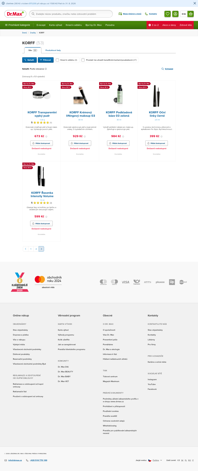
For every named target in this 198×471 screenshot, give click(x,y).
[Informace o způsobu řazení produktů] (46, 69)
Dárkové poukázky (21, 354)
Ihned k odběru (74, 25)
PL (186, 460)
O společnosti (109, 330)
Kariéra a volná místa (157, 362)
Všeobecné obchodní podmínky (27, 349)
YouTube (152, 384)
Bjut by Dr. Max (94, 25)
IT (193, 460)
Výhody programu (66, 335)
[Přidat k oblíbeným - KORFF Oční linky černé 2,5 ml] (172, 84)
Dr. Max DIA (63, 367)
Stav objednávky (20, 330)
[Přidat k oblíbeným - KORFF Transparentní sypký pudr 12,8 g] (57, 84)
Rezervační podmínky (22, 359)
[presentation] (41, 95)
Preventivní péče (110, 339)
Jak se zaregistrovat (67, 344)
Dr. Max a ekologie (111, 349)
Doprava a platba (21, 335)
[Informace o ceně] (46, 136)
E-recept (41, 25)
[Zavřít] (194, 3)
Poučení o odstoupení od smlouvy (28, 396)
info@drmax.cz (15, 460)
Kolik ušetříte (64, 339)
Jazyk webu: (141, 460)
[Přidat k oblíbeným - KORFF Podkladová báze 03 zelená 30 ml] (134, 84)
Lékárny (151, 339)
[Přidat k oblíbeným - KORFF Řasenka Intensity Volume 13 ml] (57, 164)
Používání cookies (111, 411)
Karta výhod (55, 25)
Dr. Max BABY (64, 376)
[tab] (32, 50)
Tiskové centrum (110, 376)
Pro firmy (152, 344)
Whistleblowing (110, 425)
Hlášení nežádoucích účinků (115, 359)
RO (189, 460)
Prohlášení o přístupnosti (114, 406)
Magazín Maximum (111, 381)
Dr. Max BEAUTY (65, 371)
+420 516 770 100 (38, 460)
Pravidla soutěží (110, 416)
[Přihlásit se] (175, 14)
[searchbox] (71, 14)
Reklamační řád (20, 391)
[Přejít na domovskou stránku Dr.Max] (15, 14)
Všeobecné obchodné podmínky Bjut (29, 364)
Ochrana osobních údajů (113, 421)
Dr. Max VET (63, 381)
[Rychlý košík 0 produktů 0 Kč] (190, 14)
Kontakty (152, 335)
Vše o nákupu (19, 339)
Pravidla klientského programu (71, 349)
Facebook (152, 389)
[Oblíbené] (167, 14)
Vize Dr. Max (108, 335)
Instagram (152, 379)
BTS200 (32, 3)
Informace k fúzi (110, 354)
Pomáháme (108, 344)
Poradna (109, 25)
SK (182, 460)
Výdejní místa (19, 344)
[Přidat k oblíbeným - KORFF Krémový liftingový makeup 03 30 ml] (96, 84)
